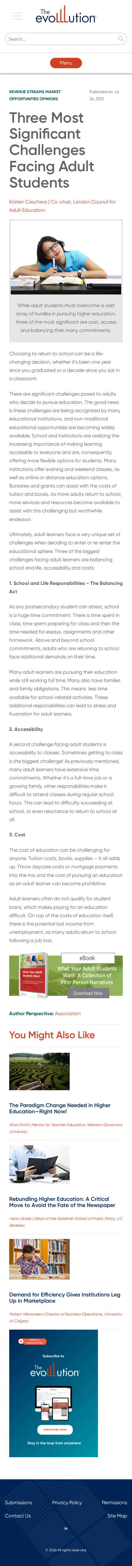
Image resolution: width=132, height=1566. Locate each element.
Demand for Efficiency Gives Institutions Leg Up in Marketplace (64, 1297)
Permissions (114, 1502)
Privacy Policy (67, 1502)
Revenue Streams (27, 91)
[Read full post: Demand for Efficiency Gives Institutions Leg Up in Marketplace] (39, 1260)
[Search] (121, 39)
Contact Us (18, 1516)
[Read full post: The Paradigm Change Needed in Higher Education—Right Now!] (39, 1073)
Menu (66, 63)
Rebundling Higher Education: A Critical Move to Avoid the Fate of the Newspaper (62, 1202)
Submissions (18, 1502)
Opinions (49, 99)
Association (68, 1013)
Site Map (117, 1516)
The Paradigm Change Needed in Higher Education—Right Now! (60, 1108)
